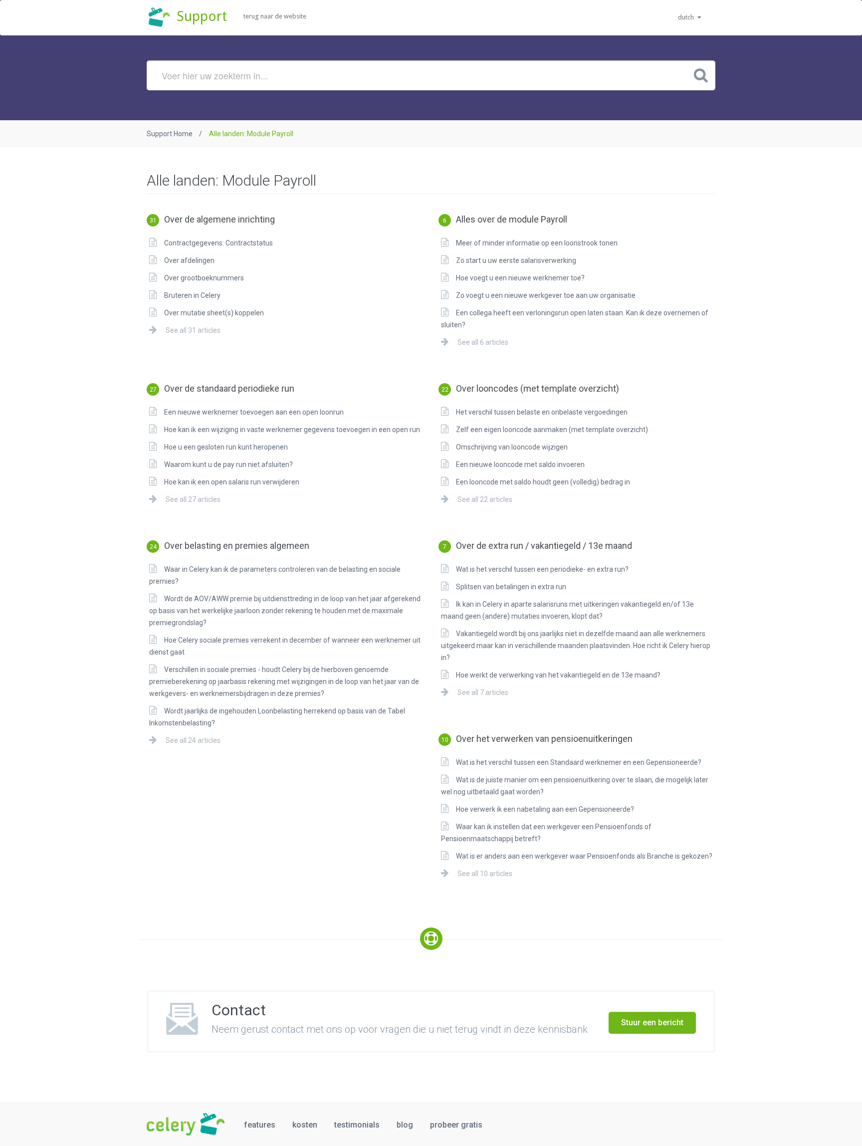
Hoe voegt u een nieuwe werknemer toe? (520, 278)
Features (259, 1125)
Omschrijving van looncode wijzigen (512, 447)
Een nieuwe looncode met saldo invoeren (520, 464)
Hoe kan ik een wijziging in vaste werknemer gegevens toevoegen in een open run (292, 430)
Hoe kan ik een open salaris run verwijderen (231, 482)
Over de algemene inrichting (212, 219)
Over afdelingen (189, 260)
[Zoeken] (700, 75)
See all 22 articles (484, 499)
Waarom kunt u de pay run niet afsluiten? (228, 464)
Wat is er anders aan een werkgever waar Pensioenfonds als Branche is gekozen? (584, 856)
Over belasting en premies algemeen (229, 545)
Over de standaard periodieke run (222, 388)
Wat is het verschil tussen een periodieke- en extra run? (542, 569)
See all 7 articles (482, 692)
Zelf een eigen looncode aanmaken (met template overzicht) (552, 430)
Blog (405, 1125)
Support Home (170, 134)
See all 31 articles (192, 330)
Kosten (304, 1125)
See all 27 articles (192, 499)
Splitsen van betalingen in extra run (511, 587)
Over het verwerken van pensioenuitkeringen (537, 738)
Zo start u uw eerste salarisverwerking (516, 260)
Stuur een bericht (652, 1022)
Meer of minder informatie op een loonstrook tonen (537, 243)
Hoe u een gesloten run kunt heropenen (226, 447)
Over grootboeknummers (204, 278)
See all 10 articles (484, 874)
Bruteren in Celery (192, 295)
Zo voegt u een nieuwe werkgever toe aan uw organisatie (546, 295)
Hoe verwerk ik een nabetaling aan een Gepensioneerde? (545, 809)
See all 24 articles (192, 740)
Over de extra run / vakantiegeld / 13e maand (537, 545)
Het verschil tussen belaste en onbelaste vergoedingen (542, 412)
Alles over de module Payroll (505, 219)
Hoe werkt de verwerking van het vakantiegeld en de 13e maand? (558, 675)
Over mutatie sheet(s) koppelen (214, 313)
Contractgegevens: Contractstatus (218, 243)
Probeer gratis (456, 1125)
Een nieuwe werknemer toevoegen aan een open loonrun (254, 412)
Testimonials (357, 1125)
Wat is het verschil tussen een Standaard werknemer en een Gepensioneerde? (578, 762)
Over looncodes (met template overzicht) (530, 388)
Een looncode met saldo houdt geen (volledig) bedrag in (543, 482)
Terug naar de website (274, 16)
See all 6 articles (482, 342)
